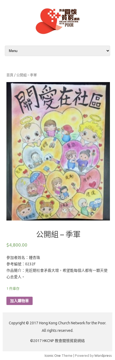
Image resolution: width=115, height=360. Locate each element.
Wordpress (103, 355)
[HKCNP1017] (57, 35)
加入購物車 (19, 301)
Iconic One (53, 355)
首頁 (9, 75)
